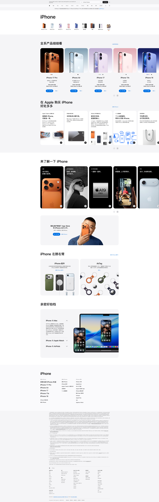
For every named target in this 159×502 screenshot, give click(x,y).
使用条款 (71, 500)
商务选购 (87, 473)
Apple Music (63, 479)
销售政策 (75, 500)
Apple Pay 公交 (51, 493)
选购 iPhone (101, 8)
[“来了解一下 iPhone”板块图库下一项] (117, 212)
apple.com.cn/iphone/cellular (55, 446)
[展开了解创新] (51, 187)
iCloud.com (63, 475)
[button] (91, 2)
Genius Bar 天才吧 (76, 473)
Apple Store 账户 (64, 473)
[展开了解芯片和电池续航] (100, 187)
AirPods (50, 481)
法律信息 (79, 500)
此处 (89, 423)
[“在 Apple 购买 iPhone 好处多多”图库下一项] (117, 148)
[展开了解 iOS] (125, 187)
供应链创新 (99, 478)
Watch (50, 478)
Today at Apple (76, 475)
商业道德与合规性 (100, 488)
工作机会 (99, 485)
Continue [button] (105, 2)
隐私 (98, 476)
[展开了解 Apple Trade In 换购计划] (51, 128)
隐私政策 (67, 500)
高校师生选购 (88, 479)
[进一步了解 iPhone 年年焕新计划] (100, 128)
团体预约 (74, 476)
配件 (49, 486)
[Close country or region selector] (109, 2)
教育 (98, 473)
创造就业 (99, 487)
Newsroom (99, 482)
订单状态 (74, 486)
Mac (50, 473)
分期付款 (74, 484)
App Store (63, 482)
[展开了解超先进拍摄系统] (76, 187)
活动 (98, 490)
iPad (50, 475)
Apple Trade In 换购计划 (77, 483)
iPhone (50, 476)
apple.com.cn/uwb (55, 458)
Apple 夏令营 (75, 478)
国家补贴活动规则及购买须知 (96, 423)
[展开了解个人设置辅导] (125, 128)
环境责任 (99, 475)
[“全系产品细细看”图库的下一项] (117, 95)
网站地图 (83, 500)
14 (95, 267)
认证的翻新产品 (75, 481)
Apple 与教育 (88, 477)
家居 (49, 483)
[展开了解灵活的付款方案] (76, 128)
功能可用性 (88, 461)
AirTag (50, 484)
